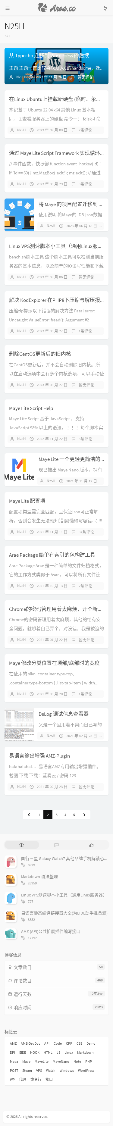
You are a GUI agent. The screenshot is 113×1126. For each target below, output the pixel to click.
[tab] (21, 844)
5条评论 (85, 438)
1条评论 (85, 330)
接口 (49, 1079)
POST (14, 1070)
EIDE (22, 1052)
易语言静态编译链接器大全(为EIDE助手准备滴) (64, 913)
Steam (27, 1070)
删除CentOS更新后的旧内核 (40, 354)
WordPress (86, 1070)
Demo (91, 1043)
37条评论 (86, 531)
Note (77, 1061)
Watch (50, 1070)
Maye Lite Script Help (31, 408)
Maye (26, 1061)
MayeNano (61, 1061)
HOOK (34, 1052)
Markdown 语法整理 (39, 876)
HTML (48, 1052)
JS (58, 1052)
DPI (12, 1052)
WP (12, 1079)
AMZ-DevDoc (30, 1043)
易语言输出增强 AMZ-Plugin (39, 755)
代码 (22, 1079)
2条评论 (85, 130)
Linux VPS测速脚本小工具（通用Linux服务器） (61, 246)
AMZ (13, 1043)
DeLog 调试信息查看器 (64, 714)
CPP (69, 1043)
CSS (79, 1043)
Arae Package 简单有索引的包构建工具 (52, 555)
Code (58, 1043)
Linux (68, 1052)
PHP (88, 1061)
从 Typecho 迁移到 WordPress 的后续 (49, 55)
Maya (14, 1061)
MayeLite (42, 1061)
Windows (67, 1070)
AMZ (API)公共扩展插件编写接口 (50, 931)
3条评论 (85, 183)
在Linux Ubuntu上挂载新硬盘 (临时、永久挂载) (61, 99)
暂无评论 (85, 77)
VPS (39, 1070)
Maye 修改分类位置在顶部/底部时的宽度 (54, 663)
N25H (20, 77)
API (46, 1043)
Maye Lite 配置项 (27, 501)
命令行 (35, 1079)
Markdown (85, 1052)
